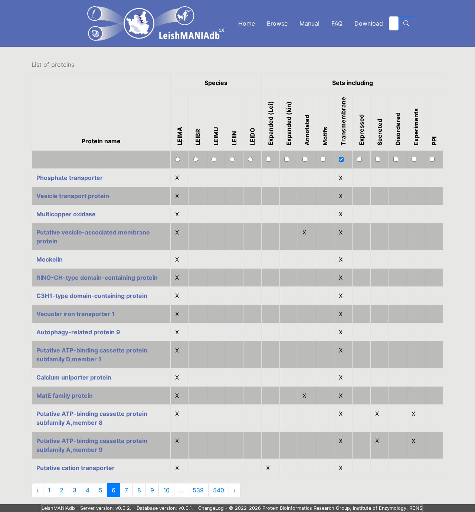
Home (246, 23)
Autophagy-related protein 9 (78, 332)
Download (368, 23)
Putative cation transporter (75, 468)
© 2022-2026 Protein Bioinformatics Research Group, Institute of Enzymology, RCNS (325, 508)
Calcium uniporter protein (73, 377)
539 (198, 490)
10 (166, 490)
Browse (277, 23)
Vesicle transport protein (72, 196)
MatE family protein (64, 395)
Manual (309, 23)
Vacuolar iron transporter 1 (75, 314)
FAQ (337, 23)
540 (218, 490)
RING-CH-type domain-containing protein (97, 277)
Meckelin (49, 259)
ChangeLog (211, 508)
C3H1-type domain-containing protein (91, 295)
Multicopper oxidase (66, 214)
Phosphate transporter (69, 177)
